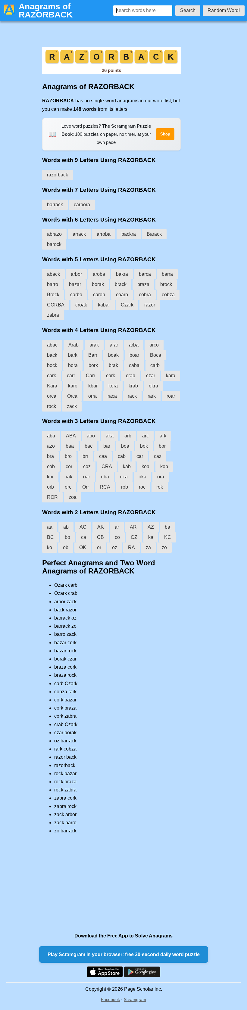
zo (164, 547)
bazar (75, 284)
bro (68, 456)
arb (127, 435)
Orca (72, 396)
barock (54, 244)
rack (132, 396)
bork (93, 365)
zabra (53, 315)
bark (72, 355)
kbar (93, 385)
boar (134, 355)
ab (66, 527)
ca (83, 537)
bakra (122, 274)
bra (50, 456)
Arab (73, 344)
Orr (85, 486)
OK (82, 547)
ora (160, 476)
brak (113, 365)
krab (133, 385)
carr (71, 375)
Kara (52, 385)
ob (65, 547)
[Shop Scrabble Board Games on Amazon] (111, 72)
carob (99, 294)
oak (68, 476)
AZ (151, 527)
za (148, 547)
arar (114, 344)
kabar (104, 304)
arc (145, 435)
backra (128, 234)
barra (167, 274)
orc (68, 486)
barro (52, 284)
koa (145, 466)
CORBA (55, 304)
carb (155, 365)
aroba (99, 274)
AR (133, 527)
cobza (168, 294)
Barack (154, 234)
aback (53, 274)
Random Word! (224, 10)
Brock (53, 294)
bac (88, 446)
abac (52, 344)
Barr (92, 355)
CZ (134, 537)
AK (100, 527)
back (52, 355)
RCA (105, 486)
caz (157, 456)
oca (124, 476)
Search (187, 10)
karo (72, 385)
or (99, 547)
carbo (76, 294)
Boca (155, 355)
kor (50, 476)
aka (110, 435)
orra (92, 396)
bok (144, 446)
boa (125, 446)
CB (100, 537)
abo (91, 435)
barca (145, 274)
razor (149, 304)
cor (69, 466)
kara (170, 375)
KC (167, 537)
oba (105, 476)
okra (153, 385)
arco (154, 344)
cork (110, 375)
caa (103, 456)
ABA (71, 435)
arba (134, 344)
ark (163, 435)
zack (72, 406)
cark (51, 375)
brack (121, 284)
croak (81, 304)
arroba (104, 234)
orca (51, 396)
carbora (82, 204)
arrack (79, 234)
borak (98, 284)
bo (67, 537)
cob (51, 466)
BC (50, 537)
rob (124, 486)
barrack (55, 204)
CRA (107, 466)
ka (150, 537)
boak (113, 355)
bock (52, 365)
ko (49, 547)
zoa (73, 497)
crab (130, 375)
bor (162, 446)
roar (171, 396)
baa (70, 446)
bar (106, 446)
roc (142, 486)
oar (86, 476)
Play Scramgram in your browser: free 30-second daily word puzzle (124, 954)
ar (117, 527)
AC (83, 527)
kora (113, 385)
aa (49, 527)
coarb (122, 294)
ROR (52, 497)
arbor (76, 274)
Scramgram (135, 999)
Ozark (127, 304)
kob (164, 466)
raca (112, 396)
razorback (57, 174)
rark (152, 396)
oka (142, 476)
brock (166, 284)
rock (51, 406)
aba (51, 435)
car (139, 456)
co (117, 537)
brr (85, 456)
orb (50, 486)
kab (127, 466)
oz (114, 547)
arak (94, 344)
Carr (90, 375)
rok (159, 486)
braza (143, 284)
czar (150, 375)
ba (167, 527)
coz (87, 466)
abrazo (54, 234)
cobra (145, 294)
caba (134, 365)
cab (122, 456)
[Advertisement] (111, 883)
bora (73, 365)
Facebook (110, 999)
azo (51, 446)
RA (131, 547)
